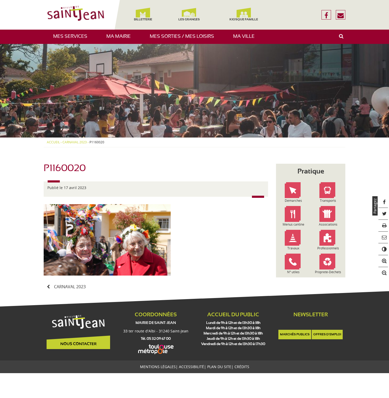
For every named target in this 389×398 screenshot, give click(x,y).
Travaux (293, 248)
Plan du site (219, 366)
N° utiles (293, 272)
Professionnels (328, 248)
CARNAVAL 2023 (74, 142)
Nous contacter (78, 344)
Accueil (53, 142)
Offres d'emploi (327, 334)
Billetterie (143, 19)
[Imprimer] (383, 225)
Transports (328, 200)
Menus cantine (293, 224)
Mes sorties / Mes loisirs (184, 39)
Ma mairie (120, 39)
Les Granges (189, 19)
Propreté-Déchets (328, 272)
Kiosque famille (243, 19)
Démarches (293, 200)
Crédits (241, 366)
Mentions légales (158, 366)
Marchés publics (295, 334)
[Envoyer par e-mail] (383, 237)
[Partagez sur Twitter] (383, 213)
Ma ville (246, 39)
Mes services (72, 39)
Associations (328, 224)
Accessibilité (191, 366)
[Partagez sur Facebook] (383, 202)
